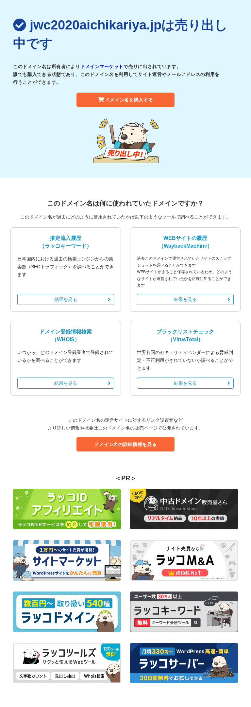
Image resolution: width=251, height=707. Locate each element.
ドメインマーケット (102, 66)
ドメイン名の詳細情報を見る (125, 444)
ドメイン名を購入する (129, 99)
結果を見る (65, 299)
